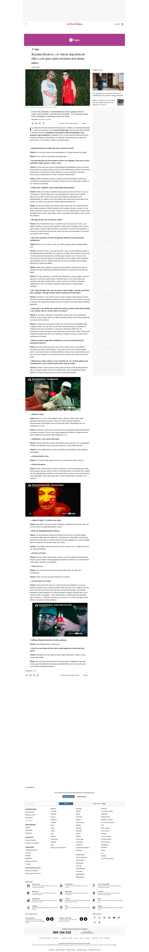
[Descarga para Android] (52, 919)
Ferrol (52, 828)
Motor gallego (80, 877)
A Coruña (53, 811)
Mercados (104, 847)
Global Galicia (105, 817)
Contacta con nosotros (32, 843)
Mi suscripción (29, 812)
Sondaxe (76, 938)
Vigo (52, 845)
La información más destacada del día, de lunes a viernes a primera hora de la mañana (44, 886)
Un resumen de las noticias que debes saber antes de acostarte (76, 886)
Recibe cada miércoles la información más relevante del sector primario (76, 893)
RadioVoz (71, 938)
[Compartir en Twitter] (43, 123)
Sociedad (79, 831)
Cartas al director (30, 840)
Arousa (53, 817)
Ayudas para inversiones (33, 873)
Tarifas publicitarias (31, 850)
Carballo (53, 822)
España (78, 819)
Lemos (53, 831)
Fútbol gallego (80, 874)
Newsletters (29, 830)
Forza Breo (79, 871)
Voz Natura (87, 938)
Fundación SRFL (55, 938)
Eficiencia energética (31, 870)
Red (102, 825)
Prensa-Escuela (94, 938)
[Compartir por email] (36, 123)
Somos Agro (79, 839)
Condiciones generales (82, 949)
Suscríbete (28, 820)
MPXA (100, 938)
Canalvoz (81, 938)
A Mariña (53, 814)
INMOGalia (28, 858)
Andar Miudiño (80, 868)
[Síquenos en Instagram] (104, 918)
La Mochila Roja (106, 839)
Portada (78, 811)
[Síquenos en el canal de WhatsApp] (95, 922)
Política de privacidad (60, 949)
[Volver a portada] (74, 24)
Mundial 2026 (80, 854)
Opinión (78, 825)
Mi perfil (27, 827)
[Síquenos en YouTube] (114, 918)
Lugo (52, 833)
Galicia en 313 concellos (58, 847)
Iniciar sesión (81, 796)
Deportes (78, 828)
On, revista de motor (107, 858)
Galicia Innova (105, 842)
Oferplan (28, 855)
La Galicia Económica (82, 847)
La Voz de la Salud (107, 811)
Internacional (80, 822)
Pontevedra (54, 839)
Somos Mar (79, 842)
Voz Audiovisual (64, 938)
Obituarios (79, 845)
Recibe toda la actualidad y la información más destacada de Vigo (77, 907)
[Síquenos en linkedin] (109, 918)
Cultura (78, 833)
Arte (35, 670)
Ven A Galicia (105, 831)
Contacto (28, 864)
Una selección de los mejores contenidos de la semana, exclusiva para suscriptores (109, 886)
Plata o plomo (105, 828)
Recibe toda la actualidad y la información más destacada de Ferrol (110, 900)
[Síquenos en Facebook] (95, 918)
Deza (52, 825)
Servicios (28, 853)
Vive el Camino (106, 836)
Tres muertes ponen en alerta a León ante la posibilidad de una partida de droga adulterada (108, 94)
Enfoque (103, 833)
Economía (79, 817)
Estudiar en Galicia (107, 819)
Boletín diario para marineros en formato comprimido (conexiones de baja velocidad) (109, 893)
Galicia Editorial (107, 938)
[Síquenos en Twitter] (100, 918)
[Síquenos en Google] (100, 922)
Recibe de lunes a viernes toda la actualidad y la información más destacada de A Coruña (77, 900)
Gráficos (78, 836)
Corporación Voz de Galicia (44, 938)
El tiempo (79, 850)
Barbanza (54, 819)
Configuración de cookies (94, 949)
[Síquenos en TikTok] (119, 918)
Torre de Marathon (81, 857)
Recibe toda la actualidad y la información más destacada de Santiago (45, 907)
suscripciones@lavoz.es (87, 932)
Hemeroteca (29, 817)
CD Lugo (78, 866)
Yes (102, 853)
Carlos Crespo (35, 67)
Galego (104, 803)
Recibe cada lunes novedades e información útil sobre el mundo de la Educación (44, 893)
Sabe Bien (104, 814)
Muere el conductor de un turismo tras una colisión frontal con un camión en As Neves (104, 102)
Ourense (53, 836)
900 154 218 (62, 932)
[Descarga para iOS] (47, 919)
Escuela (103, 856)
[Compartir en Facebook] (39, 123)
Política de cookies (71, 949)
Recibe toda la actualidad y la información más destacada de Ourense (110, 907)
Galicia (78, 814)
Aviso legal (51, 949)
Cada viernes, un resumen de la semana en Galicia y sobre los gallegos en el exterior (44, 900)
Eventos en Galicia (31, 861)
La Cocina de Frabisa (107, 822)
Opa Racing (79, 863)
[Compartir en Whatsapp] (32, 123)
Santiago (53, 842)
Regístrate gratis (68, 796)
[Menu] (26, 24)
